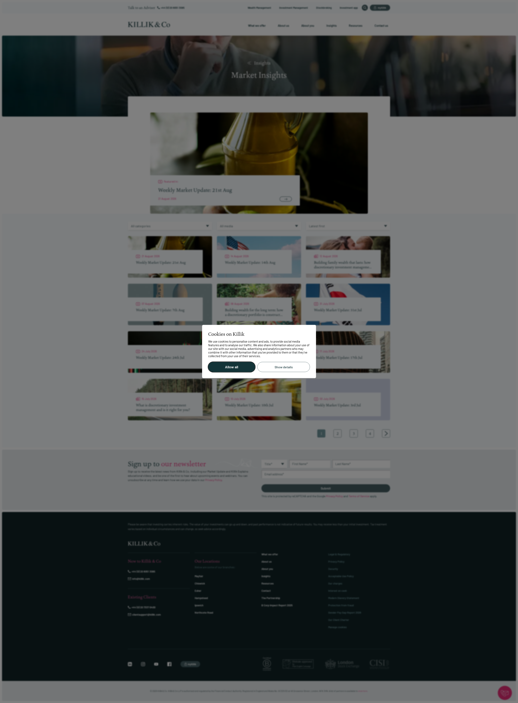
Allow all (231, 367)
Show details (284, 367)
